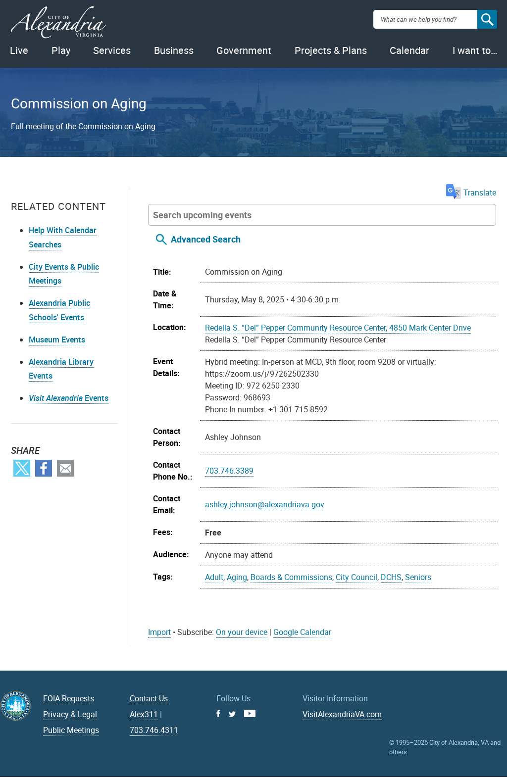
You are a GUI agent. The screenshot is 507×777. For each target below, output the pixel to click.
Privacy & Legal (70, 714)
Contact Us (149, 698)
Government (243, 50)
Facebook (43, 468)
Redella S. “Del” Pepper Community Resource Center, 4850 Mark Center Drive (338, 327)
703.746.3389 (229, 470)
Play (60, 50)
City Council (356, 577)
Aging (237, 577)
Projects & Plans (331, 50)
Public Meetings (71, 730)
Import (159, 632)
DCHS (391, 577)
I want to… (475, 50)
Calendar (409, 50)
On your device (241, 632)
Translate (479, 192)
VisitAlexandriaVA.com (342, 714)
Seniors (418, 577)
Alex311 (144, 714)
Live (19, 50)
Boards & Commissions (291, 577)
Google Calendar (302, 632)
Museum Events (57, 339)
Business (174, 50)
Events (68, 397)
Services (112, 50)
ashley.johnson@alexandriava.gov (264, 504)
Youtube (249, 713)
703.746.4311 (154, 730)
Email (65, 468)
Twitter (21, 468)
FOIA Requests (68, 698)
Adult (214, 577)
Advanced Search (206, 239)
